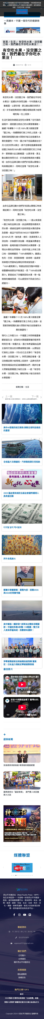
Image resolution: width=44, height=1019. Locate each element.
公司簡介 (22, 955)
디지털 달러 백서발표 (12, 527)
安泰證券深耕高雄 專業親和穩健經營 (19, 765)
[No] (41, 8)
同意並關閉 (22, 11)
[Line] (30, 914)
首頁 (5, 41)
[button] (3, 867)
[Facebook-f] (14, 914)
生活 (13, 41)
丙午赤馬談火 (9, 558)
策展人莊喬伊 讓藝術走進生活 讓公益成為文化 (21, 1002)
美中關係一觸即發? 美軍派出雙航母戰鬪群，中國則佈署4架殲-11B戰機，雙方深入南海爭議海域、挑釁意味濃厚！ (21, 627)
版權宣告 (22, 977)
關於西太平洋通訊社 (22, 962)
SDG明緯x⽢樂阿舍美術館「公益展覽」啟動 (21, 998)
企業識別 (22, 959)
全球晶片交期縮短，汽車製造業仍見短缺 (21, 462)
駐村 (21, 994)
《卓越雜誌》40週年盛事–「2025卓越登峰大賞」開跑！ (20, 22)
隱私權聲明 (22, 974)
